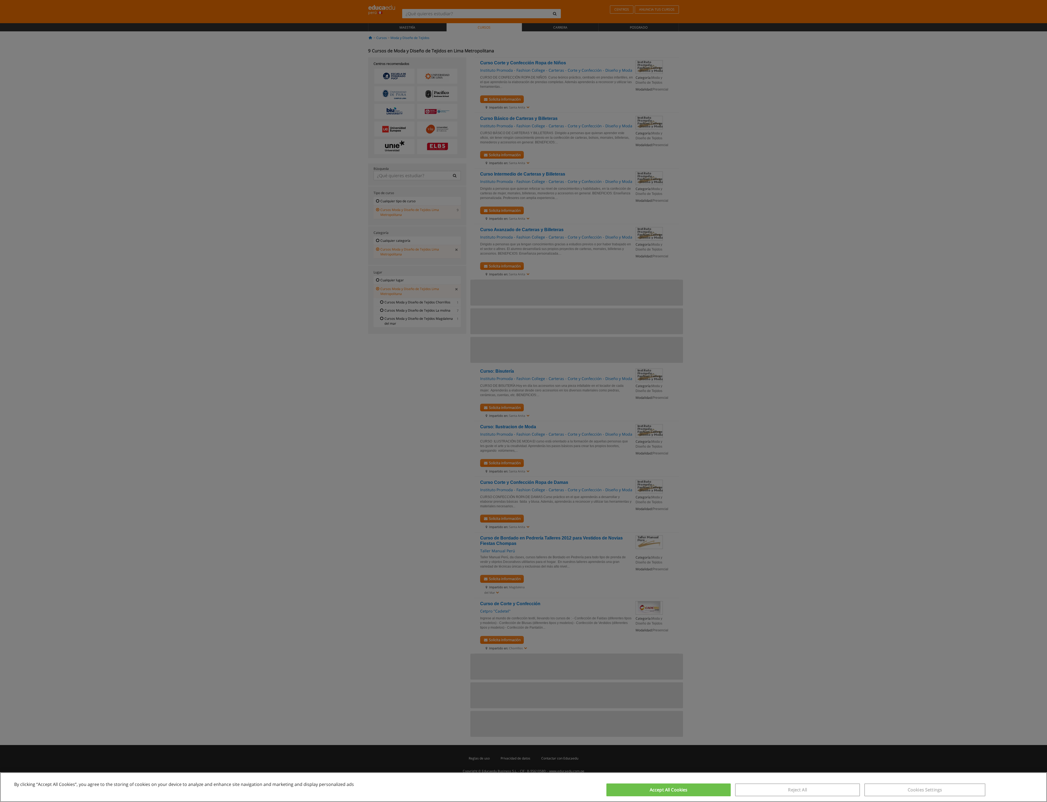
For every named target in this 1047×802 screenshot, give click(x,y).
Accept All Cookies (669, 790)
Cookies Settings (925, 790)
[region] (523, 787)
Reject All (797, 790)
